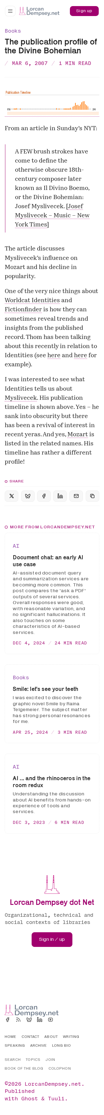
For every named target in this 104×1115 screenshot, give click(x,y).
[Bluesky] (29, 1019)
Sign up (84, 11)
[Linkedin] (39, 1019)
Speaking (15, 1045)
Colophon (60, 1068)
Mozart (77, 435)
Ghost (29, 1098)
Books (13, 31)
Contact (30, 1036)
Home (10, 1036)
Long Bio (61, 1045)
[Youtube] (50, 1019)
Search (13, 1059)
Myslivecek (21, 398)
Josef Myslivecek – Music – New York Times (52, 216)
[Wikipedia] (61, 1019)
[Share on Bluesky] (28, 496)
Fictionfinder (23, 310)
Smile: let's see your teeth (45, 689)
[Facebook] (7, 1019)
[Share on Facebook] (44, 496)
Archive (38, 1045)
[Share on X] (11, 496)
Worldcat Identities (32, 301)
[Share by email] (76, 496)
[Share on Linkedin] (60, 496)
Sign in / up (52, 939)
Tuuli (56, 1098)
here (53, 356)
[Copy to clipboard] (92, 496)
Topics (33, 1059)
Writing (71, 1036)
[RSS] (18, 1019)
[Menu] (10, 11)
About (51, 1036)
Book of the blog (24, 1068)
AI (16, 546)
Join (50, 1059)
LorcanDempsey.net (53, 1083)
